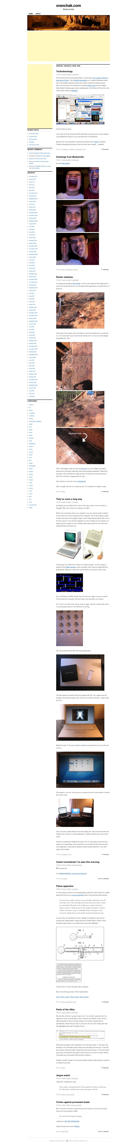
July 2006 (31, 326)
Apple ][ (96, 142)
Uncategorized (32, 505)
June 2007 (31, 296)
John (30, 153)
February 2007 (33, 307)
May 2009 (31, 232)
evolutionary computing (35, 421)
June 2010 (31, 204)
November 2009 (33, 215)
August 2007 (32, 290)
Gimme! (77, 1126)
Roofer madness (64, 276)
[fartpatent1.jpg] (80, 960)
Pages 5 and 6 (84, 997)
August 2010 (32, 201)
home (63, 491)
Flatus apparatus (64, 885)
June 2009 (31, 229)
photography (32, 466)
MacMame (74, 90)
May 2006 (31, 332)
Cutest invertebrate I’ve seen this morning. (78, 861)
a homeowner (81, 481)
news (30, 457)
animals (31, 404)
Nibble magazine (71, 567)
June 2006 (31, 329)
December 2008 (33, 246)
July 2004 (31, 391)
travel (30, 502)
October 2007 (32, 285)
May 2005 (31, 365)
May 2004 (31, 393)
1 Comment (105, 854)
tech (84, 149)
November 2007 (33, 282)
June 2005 (31, 363)
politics (31, 468)
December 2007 (33, 279)
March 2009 (32, 237)
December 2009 (33, 212)
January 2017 (32, 179)
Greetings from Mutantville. (70, 156)
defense (31, 418)
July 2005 (31, 360)
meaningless (79, 149)
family (30, 424)
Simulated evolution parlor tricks (42, 153)
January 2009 (32, 243)
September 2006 (33, 321)
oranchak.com (68, 5)
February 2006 (33, 340)
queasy (31, 474)
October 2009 (32, 218)
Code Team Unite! (33, 133)
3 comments (75, 74)
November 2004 (33, 379)
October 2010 (32, 196)
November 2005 (33, 349)
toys (30, 499)
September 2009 (33, 221)
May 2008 (31, 265)
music (30, 455)
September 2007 (33, 288)
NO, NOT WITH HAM (72, 1121)
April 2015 (32, 182)
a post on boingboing (77, 895)
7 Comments (105, 269)
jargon (68, 1094)
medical (31, 446)
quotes (31, 477)
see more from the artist (79, 873)
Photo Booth (66, 163)
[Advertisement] (68, 46)
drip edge (84, 469)
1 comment (74, 502)
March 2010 (32, 207)
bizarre (31, 410)
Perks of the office (65, 1009)
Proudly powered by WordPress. (57, 1141)
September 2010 (33, 198)
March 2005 (32, 371)
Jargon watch (63, 1075)
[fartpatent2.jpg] (68, 982)
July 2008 (31, 260)
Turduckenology (64, 71)
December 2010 (33, 193)
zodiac (30, 507)
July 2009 (31, 226)
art (62, 878)
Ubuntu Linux (91, 85)
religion (31, 480)
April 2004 (32, 396)
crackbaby (72, 149)
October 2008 (32, 251)
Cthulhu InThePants (65, 873)
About (38, 14)
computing (65, 149)
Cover (58, 997)
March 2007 (32, 304)
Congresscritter (33, 136)
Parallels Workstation (80, 80)
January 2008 (32, 276)
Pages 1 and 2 (65, 997)
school (31, 485)
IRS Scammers (33, 139)
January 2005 (32, 377)
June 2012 (31, 187)
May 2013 (31, 185)
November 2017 (33, 176)
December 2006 (33, 313)
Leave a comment (76, 865)
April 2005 (32, 368)
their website (76, 283)
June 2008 (31, 262)
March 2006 (32, 338)
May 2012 (31, 190)
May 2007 (31, 299)
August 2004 (32, 388)
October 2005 (32, 352)
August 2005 (32, 357)
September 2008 (33, 254)
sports (30, 493)
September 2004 (33, 385)
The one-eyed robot (34, 144)
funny (63, 269)
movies (31, 452)
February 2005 (33, 374)
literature (31, 438)
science (31, 488)
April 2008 (32, 268)
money (31, 449)
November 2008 (33, 249)
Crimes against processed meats (73, 1102)
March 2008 (32, 271)
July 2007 (31, 293)
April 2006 (32, 335)
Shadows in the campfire (43, 156)
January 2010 (32, 210)
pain (30, 460)
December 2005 (33, 346)
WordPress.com (83, 1141)
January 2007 (32, 310)
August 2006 (32, 324)
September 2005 (33, 354)
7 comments (75, 160)
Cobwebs (31, 142)
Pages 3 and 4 (75, 997)
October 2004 (32, 382)
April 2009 (32, 235)
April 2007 (32, 301)
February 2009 (33, 240)
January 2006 (32, 343)
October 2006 (32, 318)
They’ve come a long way (69, 498)
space (30, 491)
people (76, 269)
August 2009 (32, 223)
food (63, 1131)
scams (30, 482)
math (30, 441)
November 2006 (33, 315)
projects (31, 471)
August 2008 (32, 257)
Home (31, 14)
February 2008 (33, 274)
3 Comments (105, 149)
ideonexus (31, 158)
